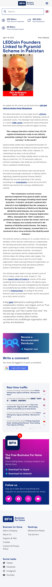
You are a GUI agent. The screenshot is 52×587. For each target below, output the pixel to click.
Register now (31, 349)
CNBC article (17, 123)
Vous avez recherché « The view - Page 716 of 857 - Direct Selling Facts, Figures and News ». (24, 392)
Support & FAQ (9, 538)
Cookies (6, 542)
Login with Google (18, 368)
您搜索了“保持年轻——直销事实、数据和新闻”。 (24, 408)
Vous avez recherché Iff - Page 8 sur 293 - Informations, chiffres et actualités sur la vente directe (22, 415)
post (11, 302)
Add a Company (10, 530)
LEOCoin (42, 114)
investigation (21, 182)
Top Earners (33, 534)
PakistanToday (17, 291)
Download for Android (20, 474)
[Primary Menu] (47, 3)
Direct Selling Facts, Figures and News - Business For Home (23, 401)
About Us (7, 534)
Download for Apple (18, 469)
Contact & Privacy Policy (11, 547)
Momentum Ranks (36, 530)
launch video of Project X (18, 279)
